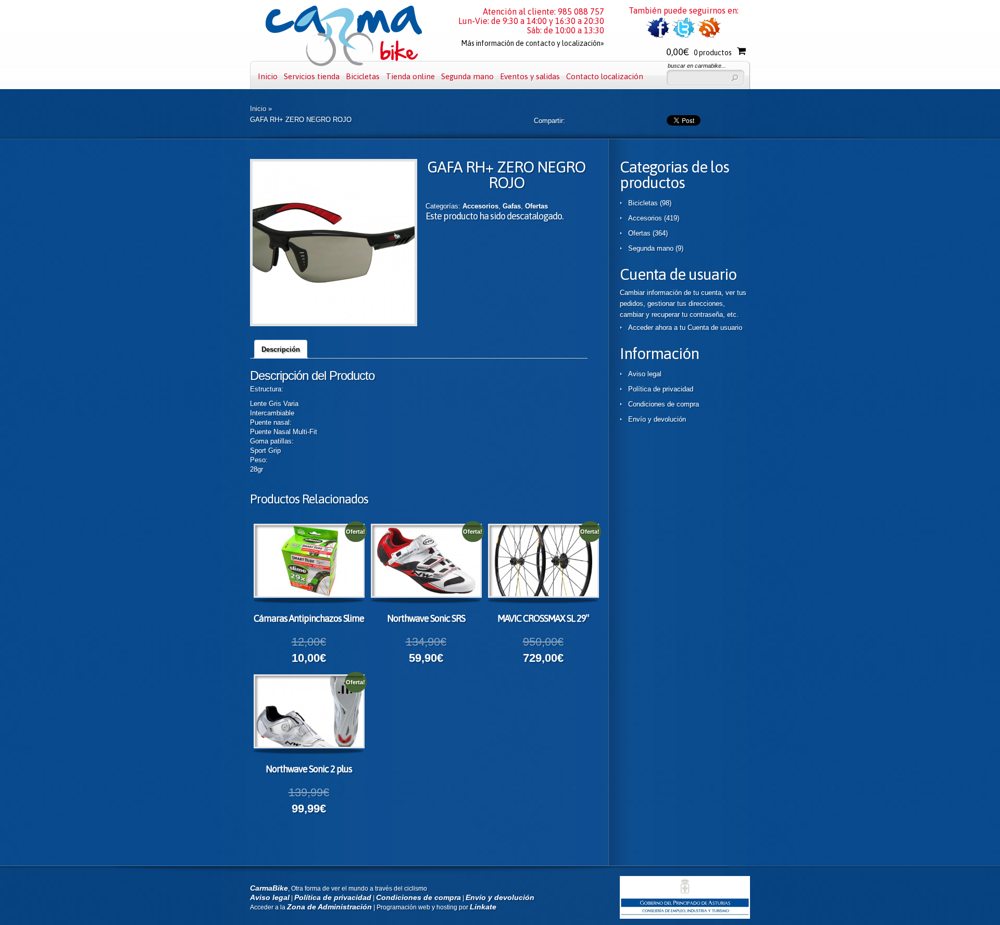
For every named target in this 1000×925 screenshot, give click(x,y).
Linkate (483, 907)
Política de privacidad (660, 389)
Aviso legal (644, 374)
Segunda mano (467, 76)
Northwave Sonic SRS (426, 618)
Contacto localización (604, 76)
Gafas (512, 206)
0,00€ (699, 51)
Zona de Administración (329, 907)
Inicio (268, 76)
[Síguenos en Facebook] (658, 36)
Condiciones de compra (663, 404)
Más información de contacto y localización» (532, 43)
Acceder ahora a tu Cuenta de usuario (685, 327)
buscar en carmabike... (697, 66)
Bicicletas (363, 76)
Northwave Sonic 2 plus (309, 768)
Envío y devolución (657, 419)
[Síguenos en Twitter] (683, 36)
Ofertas (536, 206)
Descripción (280, 349)
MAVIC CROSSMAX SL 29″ (543, 618)
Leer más (318, 562)
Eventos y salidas (530, 76)
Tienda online (410, 76)
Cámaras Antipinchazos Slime (309, 618)
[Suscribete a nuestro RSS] (709, 36)
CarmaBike (269, 888)
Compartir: (549, 121)
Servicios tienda (312, 76)
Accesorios (480, 206)
